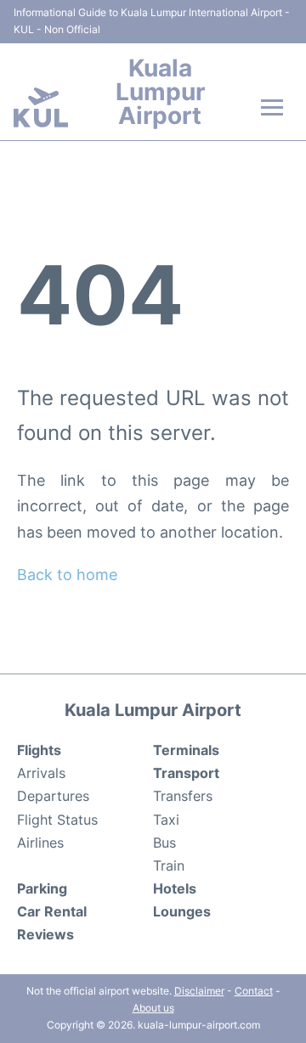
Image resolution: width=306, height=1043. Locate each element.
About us (153, 1007)
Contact (254, 990)
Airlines (40, 842)
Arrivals (41, 772)
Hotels (174, 888)
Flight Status (57, 819)
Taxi (166, 819)
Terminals (186, 749)
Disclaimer (199, 990)
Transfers (182, 795)
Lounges (182, 911)
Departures (53, 795)
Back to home (67, 575)
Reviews (45, 934)
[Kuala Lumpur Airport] (41, 107)
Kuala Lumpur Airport (160, 91)
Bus (164, 842)
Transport (186, 772)
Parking (42, 888)
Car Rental (52, 911)
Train (168, 865)
